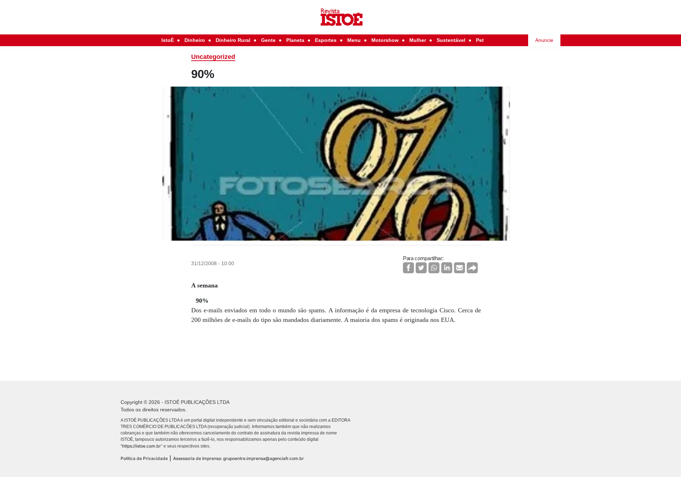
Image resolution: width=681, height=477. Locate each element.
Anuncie (544, 40)
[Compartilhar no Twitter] (421, 267)
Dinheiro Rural (233, 40)
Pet (480, 40)
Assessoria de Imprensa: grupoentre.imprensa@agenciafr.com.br (238, 458)
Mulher (417, 40)
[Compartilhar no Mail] (459, 267)
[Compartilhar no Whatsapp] (433, 267)
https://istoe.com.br (141, 446)
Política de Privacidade (144, 458)
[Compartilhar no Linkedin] (446, 267)
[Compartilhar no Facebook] (408, 267)
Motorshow (385, 40)
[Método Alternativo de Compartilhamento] (472, 267)
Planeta (295, 40)
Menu (354, 40)
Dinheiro (194, 40)
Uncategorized (213, 56)
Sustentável (451, 40)
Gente (268, 40)
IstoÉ (167, 40)
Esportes (326, 40)
